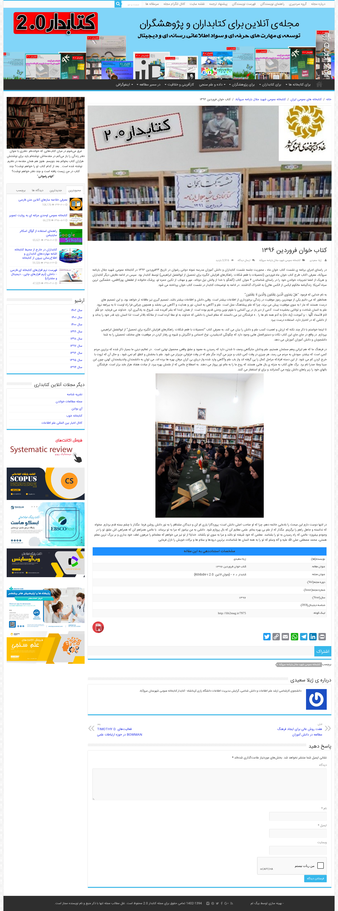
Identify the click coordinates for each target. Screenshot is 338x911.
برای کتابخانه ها (300, 85)
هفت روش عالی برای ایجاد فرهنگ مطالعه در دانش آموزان (299, 730)
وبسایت (322, 842)
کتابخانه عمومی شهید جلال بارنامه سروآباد (260, 99)
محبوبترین (74, 190)
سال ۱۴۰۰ (76, 324)
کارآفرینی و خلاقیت (181, 85)
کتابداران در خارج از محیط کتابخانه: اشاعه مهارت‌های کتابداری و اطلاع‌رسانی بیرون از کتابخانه (35, 254)
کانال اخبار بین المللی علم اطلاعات (62, 423)
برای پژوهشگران (243, 85)
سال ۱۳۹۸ (76, 338)
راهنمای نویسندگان (272, 4)
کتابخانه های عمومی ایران (306, 99)
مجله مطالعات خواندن (69, 401)
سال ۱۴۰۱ (77, 317)
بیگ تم (255, 903)
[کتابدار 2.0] (169, 43)
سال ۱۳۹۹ (76, 331)
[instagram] (208, 903)
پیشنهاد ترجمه (218, 4)
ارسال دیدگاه (244, 260)
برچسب (21, 190)
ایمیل (322, 825)
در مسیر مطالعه (150, 85)
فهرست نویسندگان (244, 4)
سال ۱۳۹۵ (76, 360)
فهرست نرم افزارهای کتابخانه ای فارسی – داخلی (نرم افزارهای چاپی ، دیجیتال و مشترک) (33, 274)
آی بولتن (77, 408)
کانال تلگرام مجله (174, 4)
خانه (319, 84)
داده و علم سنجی (210, 85)
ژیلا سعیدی (315, 260)
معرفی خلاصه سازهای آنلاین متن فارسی (42, 199)
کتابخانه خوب (74, 415)
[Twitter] (217, 903)
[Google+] (226, 903)
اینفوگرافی (123, 85)
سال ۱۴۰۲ (76, 310)
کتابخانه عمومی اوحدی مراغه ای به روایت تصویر (38, 215)
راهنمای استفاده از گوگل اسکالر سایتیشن (38, 233)
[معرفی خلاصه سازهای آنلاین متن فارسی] (76, 204)
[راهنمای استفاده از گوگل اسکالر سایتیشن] (70, 237)
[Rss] (231, 903)
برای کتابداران (271, 85)
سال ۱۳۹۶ (76, 353)
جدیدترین (56, 190)
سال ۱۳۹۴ (76, 367)
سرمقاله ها (152, 4)
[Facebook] (221, 903)
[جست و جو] (118, 4)
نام (324, 808)
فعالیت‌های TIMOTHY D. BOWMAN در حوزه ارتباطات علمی (119, 730)
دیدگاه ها (37, 190)
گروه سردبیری (297, 4)
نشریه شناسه (74, 394)
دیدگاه (323, 765)
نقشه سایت (197, 4)
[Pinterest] (213, 903)
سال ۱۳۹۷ (76, 346)
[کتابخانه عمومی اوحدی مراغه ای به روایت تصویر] (76, 219)
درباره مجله (318, 4)
